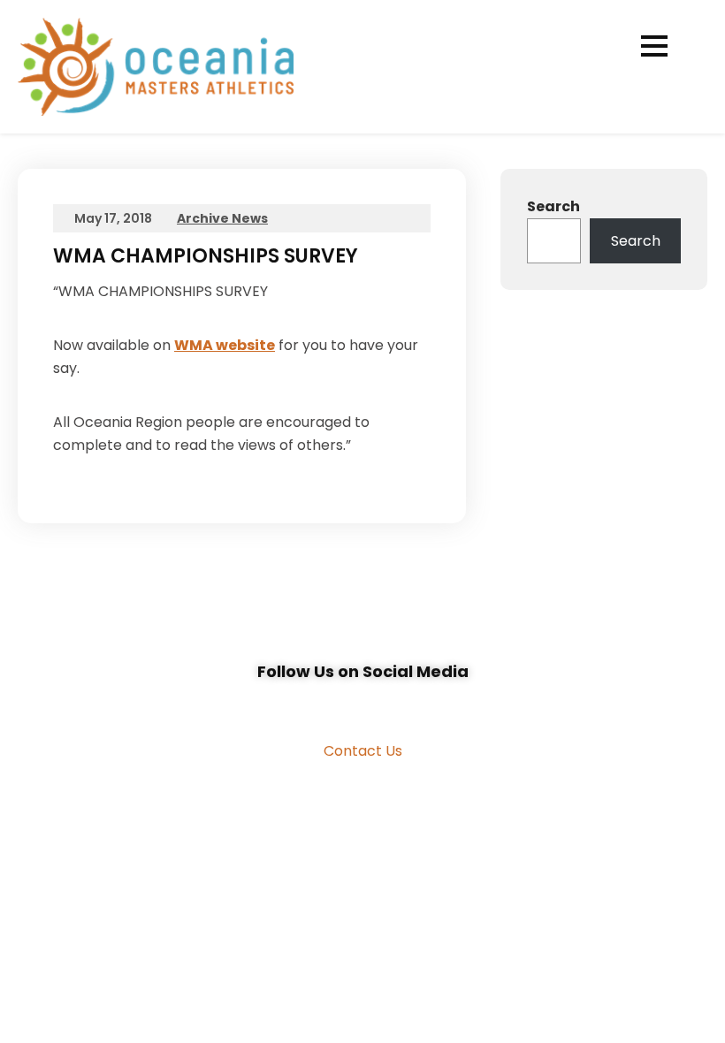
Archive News (222, 218)
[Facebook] (343, 704)
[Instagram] (382, 704)
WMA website (224, 345)
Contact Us (363, 751)
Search (553, 206)
